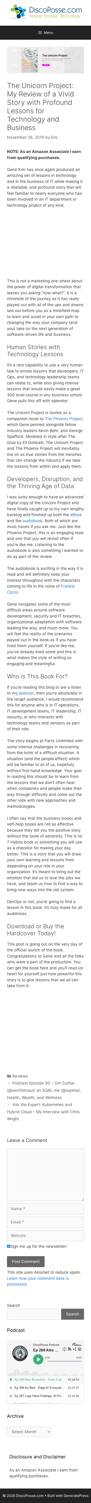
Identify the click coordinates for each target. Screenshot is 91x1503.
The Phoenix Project (63, 418)
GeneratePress (76, 1495)
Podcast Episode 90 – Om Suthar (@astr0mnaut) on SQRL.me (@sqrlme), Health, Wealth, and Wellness (44, 1090)
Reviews (20, 1076)
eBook (76, 514)
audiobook (32, 520)
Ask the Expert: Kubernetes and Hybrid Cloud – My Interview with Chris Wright (43, 1111)
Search (13, 1305)
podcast (26, 693)
